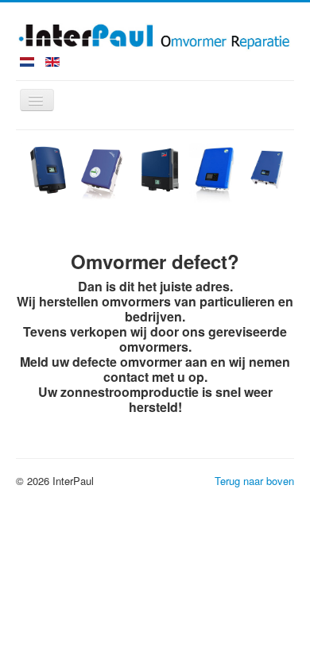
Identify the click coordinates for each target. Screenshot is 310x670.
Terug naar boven (254, 480)
